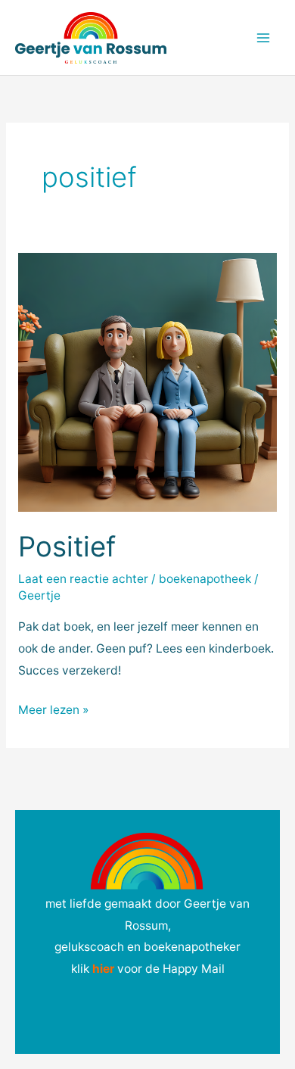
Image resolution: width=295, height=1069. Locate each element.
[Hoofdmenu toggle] (263, 37)
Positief (67, 546)
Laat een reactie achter (83, 579)
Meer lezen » (53, 708)
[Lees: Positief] (147, 381)
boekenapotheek (205, 579)
